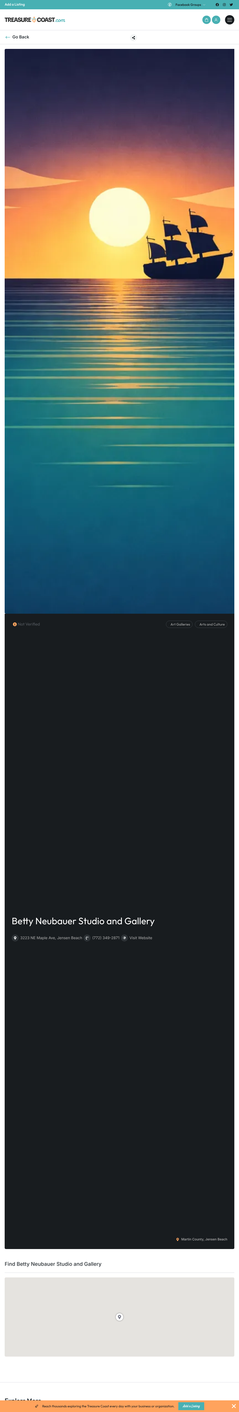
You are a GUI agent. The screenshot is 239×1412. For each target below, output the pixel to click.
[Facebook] (217, 4)
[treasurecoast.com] (229, 19)
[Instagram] (224, 4)
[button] (206, 20)
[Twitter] (231, 4)
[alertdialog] (119, 1406)
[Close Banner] (234, 1406)
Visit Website (141, 937)
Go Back (20, 37)
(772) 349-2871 (106, 937)
